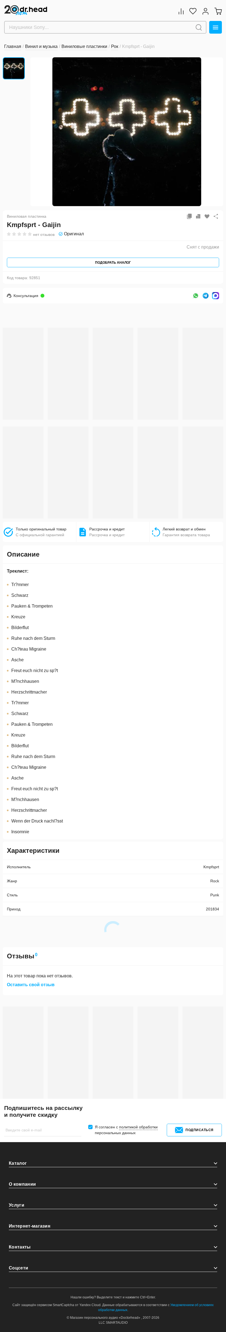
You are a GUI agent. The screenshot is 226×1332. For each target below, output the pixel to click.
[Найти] (199, 27)
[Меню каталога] (215, 27)
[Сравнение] (181, 11)
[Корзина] (218, 11)
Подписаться (199, 1130)
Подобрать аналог (113, 263)
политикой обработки (138, 1127)
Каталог (18, 1163)
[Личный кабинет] (205, 11)
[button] (38, 131)
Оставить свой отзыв (31, 985)
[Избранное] (193, 11)
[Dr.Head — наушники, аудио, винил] (25, 10)
